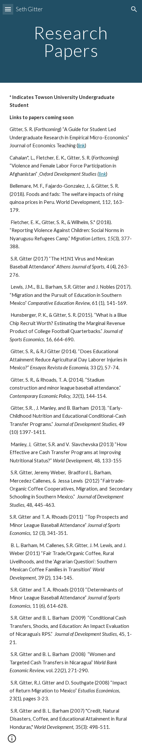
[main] (71, 41)
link (81, 145)
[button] (8, 9)
